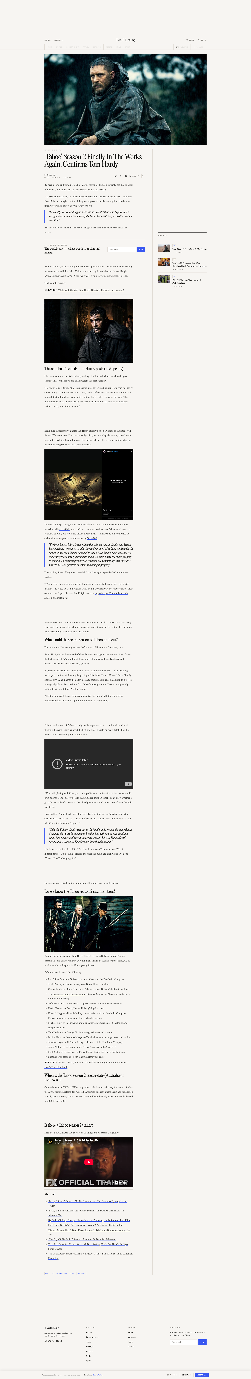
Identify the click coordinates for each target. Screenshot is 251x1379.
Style (118, 47)
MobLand (75, 387)
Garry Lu (51, 175)
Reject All (186, 1375)
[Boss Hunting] (125, 40)
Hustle (59, 47)
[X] (53, 1341)
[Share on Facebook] (126, 176)
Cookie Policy (98, 1375)
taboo (72, 1273)
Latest (49, 47)
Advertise (132, 1337)
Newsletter (183, 47)
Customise (171, 1375)
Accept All (202, 1375)
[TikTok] (61, 1341)
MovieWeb (92, 538)
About (130, 1332)
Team (130, 1342)
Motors (109, 47)
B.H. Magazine (198, 47)
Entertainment (72, 47)
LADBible (64, 529)
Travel (86, 47)
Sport (127, 47)
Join (141, 249)
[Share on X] (121, 176)
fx (52, 1273)
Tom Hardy (81, 1273)
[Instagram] (45, 1341)
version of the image (116, 430)
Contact (131, 1346)
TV (60, 150)
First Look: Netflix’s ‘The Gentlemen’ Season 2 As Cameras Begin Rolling (85, 1224)
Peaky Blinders (61, 1273)
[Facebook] (49, 1341)
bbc (46, 1273)
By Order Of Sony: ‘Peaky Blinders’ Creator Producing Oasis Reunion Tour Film (89, 1220)
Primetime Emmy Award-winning (70, 993)
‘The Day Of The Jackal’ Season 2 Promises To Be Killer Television (82, 1239)
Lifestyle (97, 47)
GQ (68, 588)
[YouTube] (57, 1341)
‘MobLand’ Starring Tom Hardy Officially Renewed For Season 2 (91, 289)
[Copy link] (115, 176)
